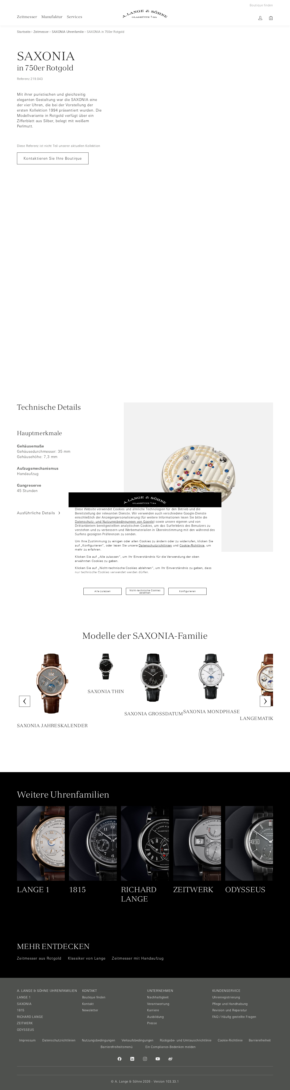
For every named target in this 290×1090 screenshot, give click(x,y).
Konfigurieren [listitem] (187, 591)
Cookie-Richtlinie (192, 545)
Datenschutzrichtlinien (155, 545)
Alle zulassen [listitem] (102, 591)
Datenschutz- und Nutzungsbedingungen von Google (114, 521)
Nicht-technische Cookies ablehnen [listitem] (145, 591)
